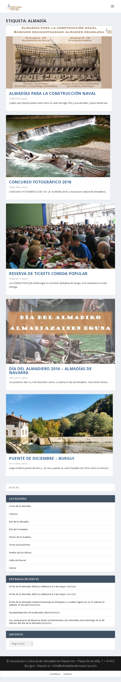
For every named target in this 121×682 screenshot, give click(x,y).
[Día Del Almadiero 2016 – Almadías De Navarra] (60, 331)
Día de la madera (18, 529)
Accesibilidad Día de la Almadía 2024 (29, 612)
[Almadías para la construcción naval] (59, 57)
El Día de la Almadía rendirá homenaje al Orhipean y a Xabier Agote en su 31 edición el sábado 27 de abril (56, 603)
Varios (24, 98)
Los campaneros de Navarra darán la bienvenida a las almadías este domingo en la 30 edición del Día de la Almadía (56, 622)
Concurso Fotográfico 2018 (40, 182)
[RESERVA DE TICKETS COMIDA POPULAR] (60, 236)
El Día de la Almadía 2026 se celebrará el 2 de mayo (37, 586)
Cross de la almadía (20, 506)
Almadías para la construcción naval (52, 93)
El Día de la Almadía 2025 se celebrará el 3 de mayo (37, 594)
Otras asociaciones (19, 544)
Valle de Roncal (17, 560)
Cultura (13, 513)
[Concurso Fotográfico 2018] (58, 146)
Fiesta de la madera (20, 536)
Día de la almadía (19, 521)
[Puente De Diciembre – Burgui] (59, 424)
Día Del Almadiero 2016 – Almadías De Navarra (50, 370)
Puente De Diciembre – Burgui (41, 458)
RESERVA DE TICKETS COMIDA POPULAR (48, 273)
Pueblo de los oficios (20, 552)
